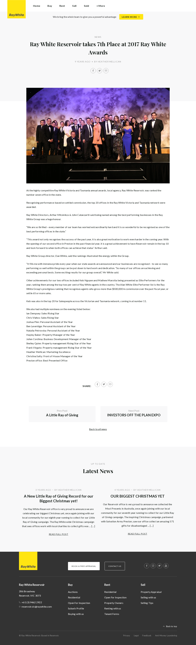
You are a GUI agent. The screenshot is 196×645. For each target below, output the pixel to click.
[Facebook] (93, 70)
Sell (143, 584)
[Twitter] (99, 70)
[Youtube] (166, 565)
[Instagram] (153, 565)
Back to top (171, 626)
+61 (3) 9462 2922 (32, 602)
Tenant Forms (111, 613)
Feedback (146, 635)
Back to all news (98, 429)
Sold (86, 5)
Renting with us (112, 608)
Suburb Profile (76, 608)
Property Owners (113, 602)
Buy (70, 584)
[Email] (106, 70)
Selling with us (148, 597)
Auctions (73, 591)
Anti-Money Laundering (166, 635)
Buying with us (76, 613)
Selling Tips (147, 602)
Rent (107, 584)
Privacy (126, 635)
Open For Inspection (79, 602)
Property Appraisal (151, 591)
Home (36, 5)
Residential (74, 597)
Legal (136, 635)
